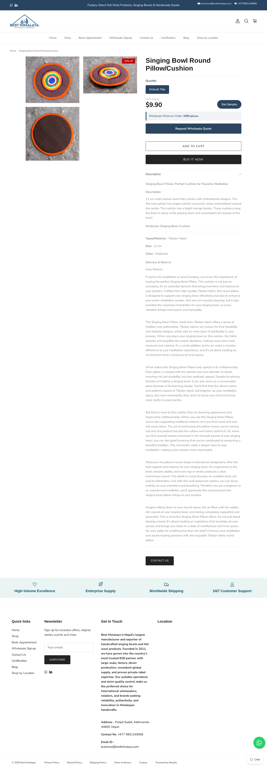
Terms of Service (122, 762)
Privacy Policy (51, 762)
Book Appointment (90, 38)
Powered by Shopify (166, 762)
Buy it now (193, 159)
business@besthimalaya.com (120, 747)
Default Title (157, 89)
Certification (168, 38)
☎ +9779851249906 (245, 3)
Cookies (143, 762)
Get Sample (229, 104)
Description (153, 174)
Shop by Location (207, 38)
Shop (67, 38)
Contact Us (146, 38)
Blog (186, 38)
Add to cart (193, 146)
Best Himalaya (27, 762)
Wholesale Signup (120, 38)
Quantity (151, 81)
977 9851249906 (130, 734)
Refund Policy (74, 762)
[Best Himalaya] (24, 21)
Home (52, 38)
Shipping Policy (98, 762)
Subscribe (57, 659)
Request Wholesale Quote (193, 129)
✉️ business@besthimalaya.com (214, 3)
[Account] (237, 21)
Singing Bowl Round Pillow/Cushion (38, 50)
